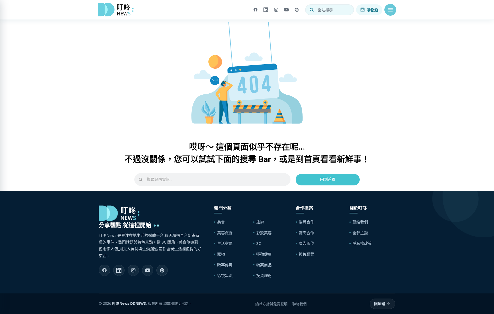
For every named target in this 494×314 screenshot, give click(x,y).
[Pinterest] (296, 9)
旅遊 (260, 222)
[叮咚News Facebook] (104, 270)
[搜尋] (311, 10)
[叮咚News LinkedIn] (119, 270)
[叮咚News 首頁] (117, 10)
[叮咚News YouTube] (147, 270)
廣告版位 (306, 243)
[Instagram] (276, 9)
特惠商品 (264, 264)
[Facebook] (255, 9)
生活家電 (225, 243)
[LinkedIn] (265, 9)
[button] (390, 10)
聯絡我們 (360, 222)
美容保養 (225, 232)
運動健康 (264, 254)
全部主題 (360, 232)
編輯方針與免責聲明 (271, 303)
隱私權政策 (362, 243)
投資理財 (264, 275)
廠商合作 (306, 232)
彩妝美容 (264, 232)
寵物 (221, 254)
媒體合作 (306, 222)
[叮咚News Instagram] (133, 270)
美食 (221, 222)
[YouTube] (286, 9)
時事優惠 (225, 264)
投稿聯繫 (306, 254)
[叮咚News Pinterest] (162, 270)
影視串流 (225, 275)
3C (258, 243)
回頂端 (379, 303)
